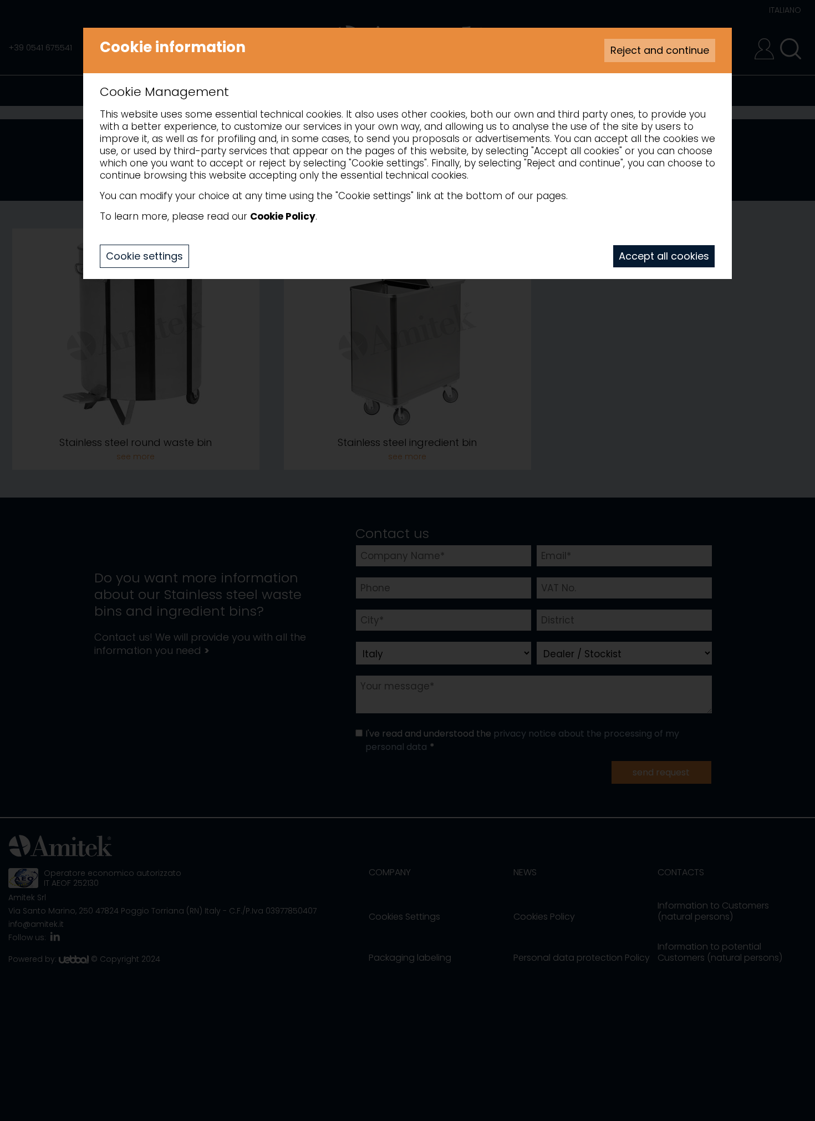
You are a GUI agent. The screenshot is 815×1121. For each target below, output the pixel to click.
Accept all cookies (664, 256)
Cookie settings (144, 256)
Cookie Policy (282, 216)
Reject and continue (659, 50)
